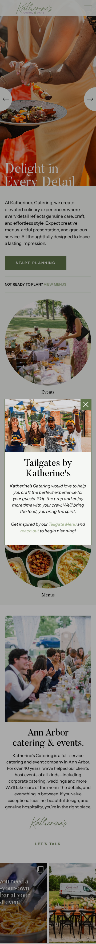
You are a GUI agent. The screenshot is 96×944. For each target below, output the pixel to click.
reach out (29, 531)
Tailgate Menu (63, 524)
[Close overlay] (86, 404)
